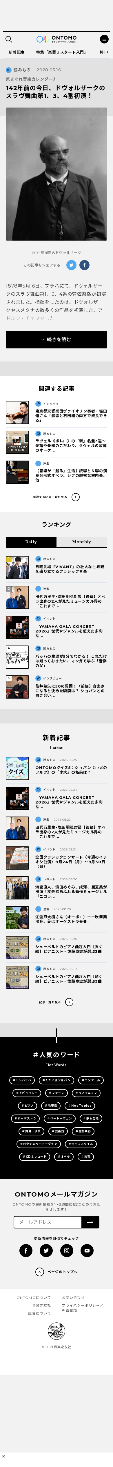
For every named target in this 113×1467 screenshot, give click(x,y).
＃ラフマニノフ (86, 1093)
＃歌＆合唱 (91, 1118)
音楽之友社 (41, 1305)
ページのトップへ (63, 1272)
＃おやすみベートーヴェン (38, 1144)
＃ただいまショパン (56, 1080)
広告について (39, 1313)
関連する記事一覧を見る (50, 497)
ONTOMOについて (34, 1297)
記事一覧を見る (50, 1002)
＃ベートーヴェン (59, 1118)
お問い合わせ (73, 1297)
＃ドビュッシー (27, 1093)
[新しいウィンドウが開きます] (25, 1250)
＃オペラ (64, 1157)
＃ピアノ (27, 1106)
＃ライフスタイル (80, 1144)
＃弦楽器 (58, 1131)
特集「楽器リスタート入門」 (62, 52)
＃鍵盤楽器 (83, 1131)
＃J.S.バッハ (22, 1080)
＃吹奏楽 (51, 1106)
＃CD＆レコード (35, 1157)
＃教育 (85, 1157)
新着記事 (17, 52)
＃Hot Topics (79, 1106)
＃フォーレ (56, 1093)
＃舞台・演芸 (31, 1131)
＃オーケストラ (25, 1118)
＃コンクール (91, 1080)
